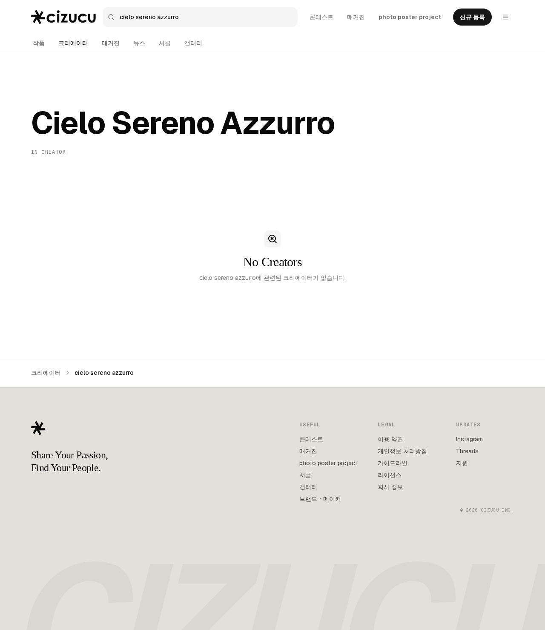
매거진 (356, 17)
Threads (467, 451)
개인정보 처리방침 (402, 451)
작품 (39, 43)
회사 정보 (390, 487)
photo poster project (410, 17)
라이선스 (390, 475)
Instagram (469, 439)
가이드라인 (392, 463)
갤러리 (193, 43)
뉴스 (139, 43)
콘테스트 (321, 17)
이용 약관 (390, 439)
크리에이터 (73, 43)
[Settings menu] (505, 17)
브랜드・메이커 (320, 499)
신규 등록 (472, 17)
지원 (462, 463)
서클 (165, 43)
